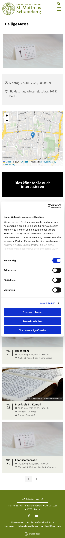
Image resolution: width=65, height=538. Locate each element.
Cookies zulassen (32, 312)
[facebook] (29, 515)
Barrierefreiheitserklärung (42, 522)
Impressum (9, 526)
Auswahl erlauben (32, 321)
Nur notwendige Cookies (32, 330)
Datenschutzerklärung (28, 526)
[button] (54, 9)
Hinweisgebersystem (20, 522)
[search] (58, 4)
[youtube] (36, 515)
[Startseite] (21, 9)
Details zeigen (47, 302)
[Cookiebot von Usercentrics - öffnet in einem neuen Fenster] (47, 206)
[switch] (56, 270)
